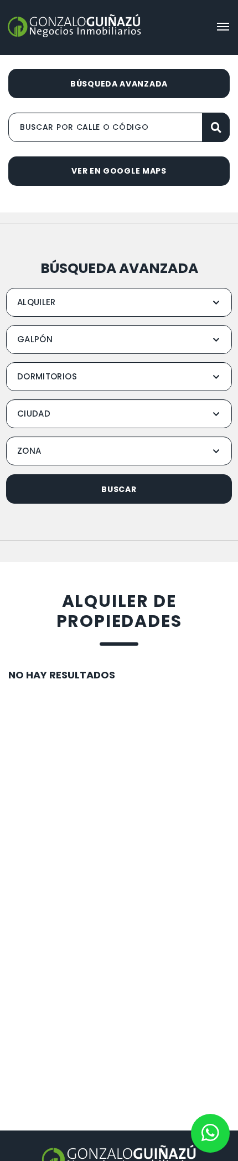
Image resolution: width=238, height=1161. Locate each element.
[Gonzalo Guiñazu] (74, 26)
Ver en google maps (119, 170)
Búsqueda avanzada (119, 83)
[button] (223, 26)
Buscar (118, 489)
